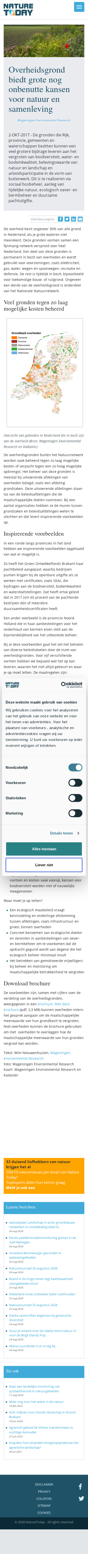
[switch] (75, 782)
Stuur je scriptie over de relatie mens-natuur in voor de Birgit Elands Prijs (42, 1333)
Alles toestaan (44, 849)
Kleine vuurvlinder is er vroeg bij (32, 1346)
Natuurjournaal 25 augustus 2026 (33, 1305)
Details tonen (61, 833)
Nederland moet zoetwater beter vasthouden (42, 1294)
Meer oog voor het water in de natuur (36, 1401)
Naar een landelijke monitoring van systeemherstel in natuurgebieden (34, 1388)
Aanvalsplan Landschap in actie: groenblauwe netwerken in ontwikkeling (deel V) (42, 1224)
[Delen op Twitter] (67, 219)
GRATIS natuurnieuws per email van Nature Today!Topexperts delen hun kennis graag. (42, 1180)
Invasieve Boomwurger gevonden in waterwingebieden (35, 1255)
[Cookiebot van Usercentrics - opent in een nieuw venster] (62, 685)
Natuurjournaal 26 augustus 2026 (33, 1268)
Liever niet (44, 865)
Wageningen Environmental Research (44, 120)
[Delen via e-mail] (80, 219)
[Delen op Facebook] (60, 219)
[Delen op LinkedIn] (73, 219)
